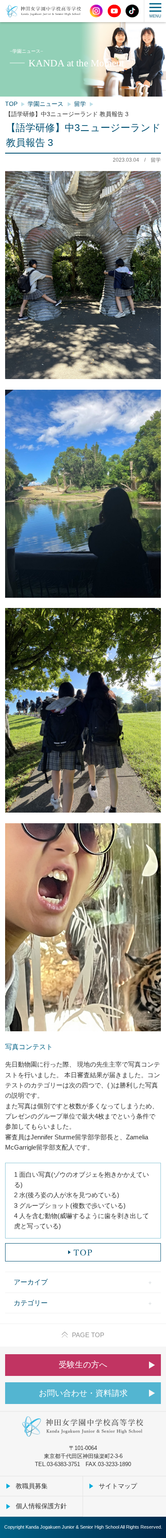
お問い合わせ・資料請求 (83, 1393)
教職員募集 (32, 1485)
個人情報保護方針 (41, 1505)
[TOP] (83, 1252)
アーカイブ (31, 1282)
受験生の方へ (83, 1364)
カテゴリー (31, 1303)
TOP (11, 103)
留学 (80, 103)
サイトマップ (118, 1485)
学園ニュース (45, 103)
